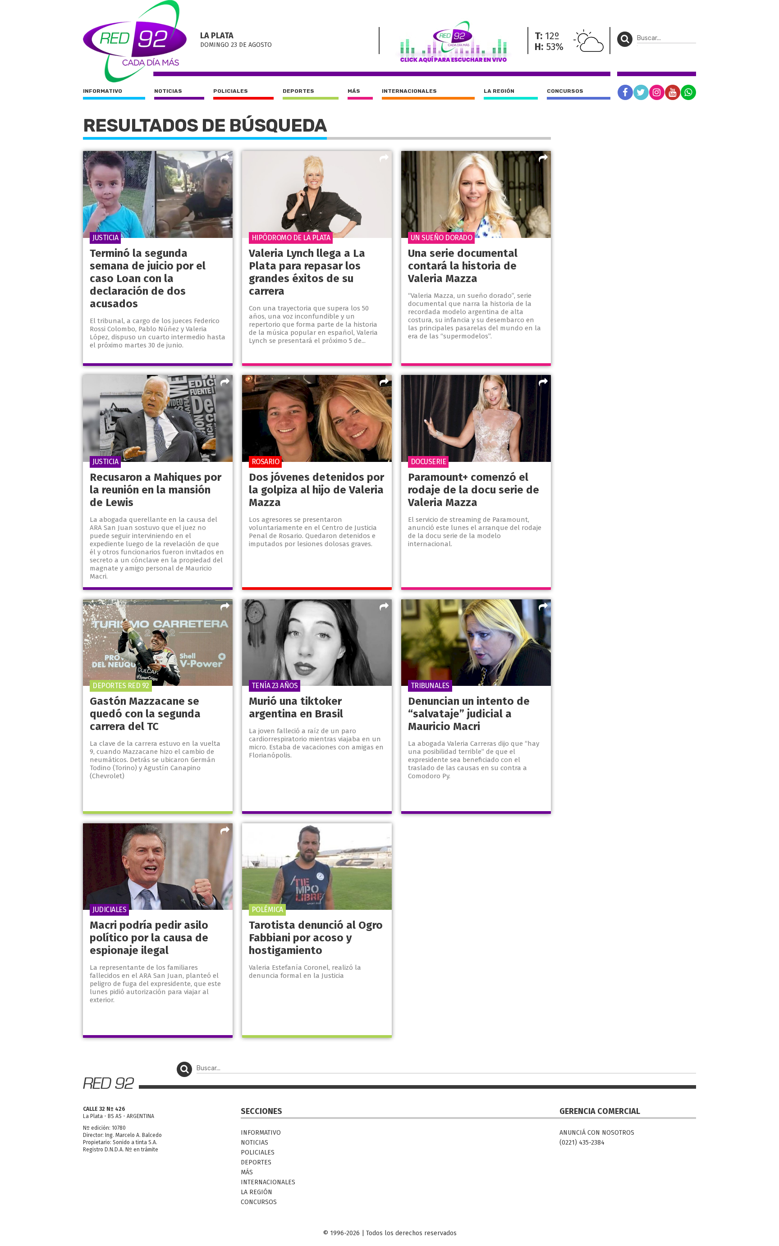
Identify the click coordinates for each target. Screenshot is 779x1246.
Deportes (298, 91)
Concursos (565, 91)
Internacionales (409, 91)
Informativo (102, 91)
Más (354, 91)
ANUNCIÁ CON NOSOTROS (596, 1132)
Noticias (168, 91)
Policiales (230, 91)
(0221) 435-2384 (582, 1142)
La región (499, 91)
